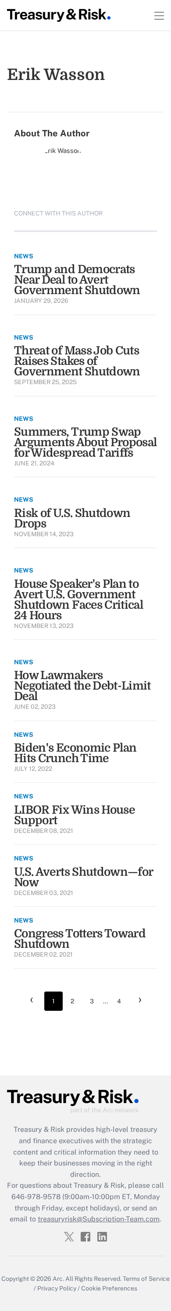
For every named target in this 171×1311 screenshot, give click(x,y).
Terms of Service (146, 1278)
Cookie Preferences (109, 1288)
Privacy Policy (56, 1288)
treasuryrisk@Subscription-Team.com (99, 1219)
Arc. (58, 1278)
